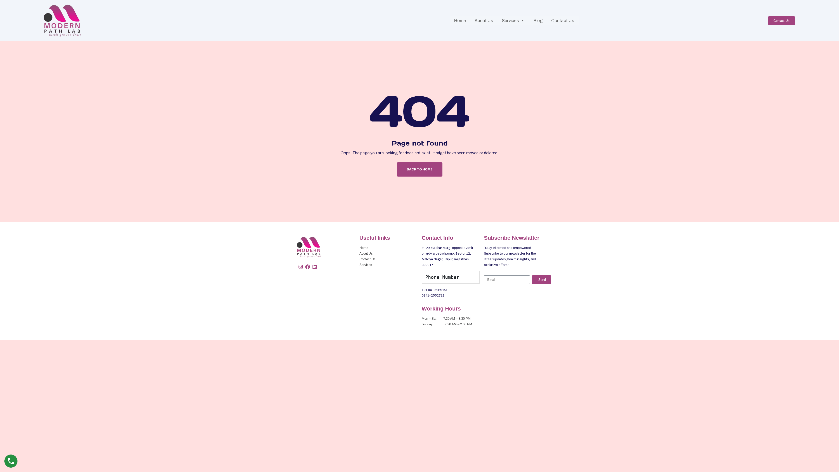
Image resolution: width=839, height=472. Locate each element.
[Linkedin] (314, 266)
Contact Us (562, 20)
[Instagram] (300, 266)
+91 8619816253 (434, 290)
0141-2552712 (433, 295)
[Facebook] (307, 266)
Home (460, 20)
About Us (484, 20)
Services (510, 20)
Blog (538, 20)
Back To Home (420, 169)
